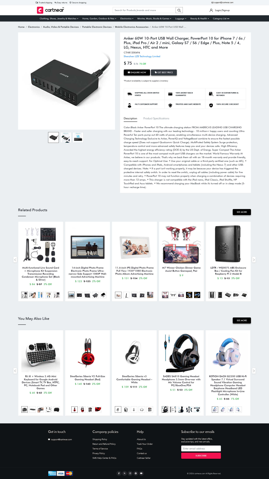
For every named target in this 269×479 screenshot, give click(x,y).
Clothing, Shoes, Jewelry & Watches (58, 18)
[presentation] (15, 259)
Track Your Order (145, 444)
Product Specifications (156, 118)
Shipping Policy (99, 439)
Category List (220, 18)
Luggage (179, 18)
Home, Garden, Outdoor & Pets (98, 18)
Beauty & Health (198, 18)
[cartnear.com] (50, 10)
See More (242, 212)
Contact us (141, 453)
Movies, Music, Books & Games (153, 18)
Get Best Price (165, 72)
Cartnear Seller (144, 458)
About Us (141, 439)
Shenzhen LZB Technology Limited (142, 56)
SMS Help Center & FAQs (104, 458)
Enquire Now (138, 72)
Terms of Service (100, 448)
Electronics (125, 18)
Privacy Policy (98, 453)
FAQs (139, 448)
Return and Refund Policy (104, 444)
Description (130, 118)
